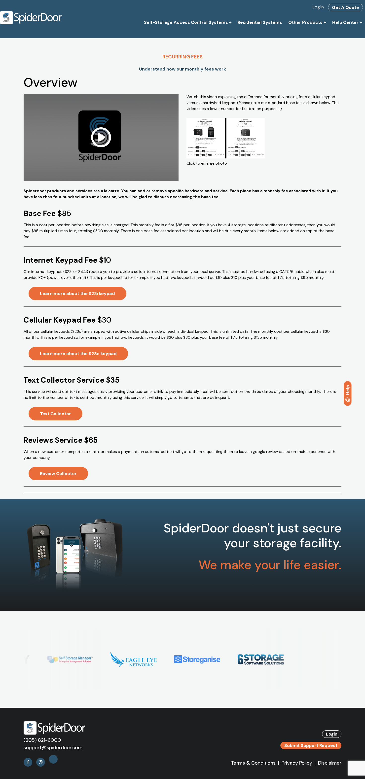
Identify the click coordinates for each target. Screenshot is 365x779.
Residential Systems (260, 22)
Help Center (345, 22)
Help (348, 390)
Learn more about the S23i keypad (77, 294)
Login (318, 7)
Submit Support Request (310, 745)
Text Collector (55, 414)
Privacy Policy (297, 763)
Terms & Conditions (253, 763)
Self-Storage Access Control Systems (186, 22)
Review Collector (58, 474)
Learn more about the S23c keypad (78, 354)
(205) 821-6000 (42, 740)
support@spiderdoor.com (53, 747)
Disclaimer (329, 763)
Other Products (305, 22)
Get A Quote (345, 7)
